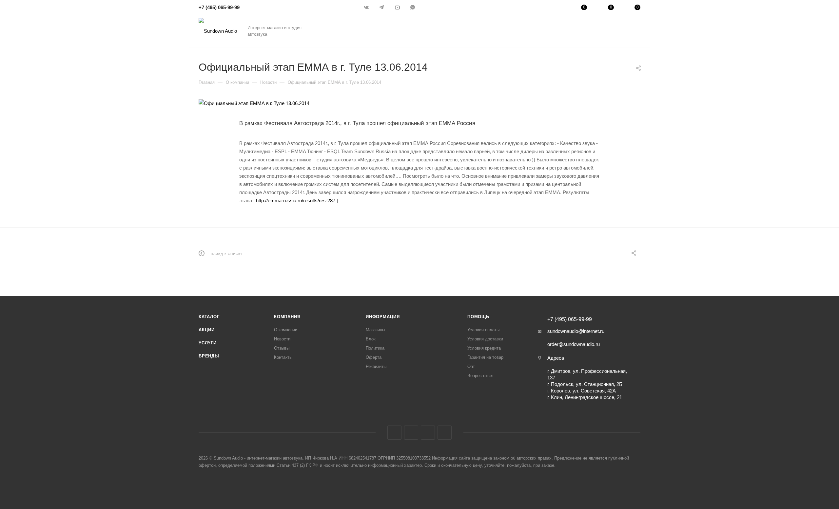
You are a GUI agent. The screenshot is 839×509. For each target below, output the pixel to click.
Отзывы (281, 348)
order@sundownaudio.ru (573, 344)
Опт (471, 366)
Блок (371, 338)
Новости (282, 338)
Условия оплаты (483, 329)
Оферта (373, 357)
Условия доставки (485, 338)
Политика (375, 348)
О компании (285, 329)
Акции (207, 329)
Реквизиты (376, 366)
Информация (383, 316)
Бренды (209, 356)
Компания (287, 316)
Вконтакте (394, 433)
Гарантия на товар (485, 357)
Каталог (209, 316)
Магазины (375, 329)
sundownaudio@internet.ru (575, 331)
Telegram (411, 433)
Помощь (478, 316)
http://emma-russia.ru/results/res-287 (295, 200)
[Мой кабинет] (557, 8)
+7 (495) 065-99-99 (219, 7)
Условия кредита (484, 348)
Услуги (208, 342)
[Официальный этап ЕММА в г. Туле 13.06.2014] (419, 103)
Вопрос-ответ (480, 375)
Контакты (283, 357)
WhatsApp (445, 433)
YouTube (428, 433)
